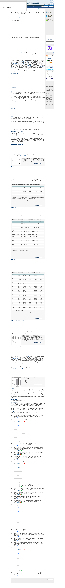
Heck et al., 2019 (30, 266)
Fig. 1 (32, 145)
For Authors (33, 6)
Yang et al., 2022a (25, 170)
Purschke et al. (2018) (17, 327)
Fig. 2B (32, 347)
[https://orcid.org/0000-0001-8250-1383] (27, 14)
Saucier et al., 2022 (26, 63)
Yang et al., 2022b (17, 375)
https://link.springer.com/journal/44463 (6, 7)
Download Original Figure (37, 163)
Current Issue (28, 6)
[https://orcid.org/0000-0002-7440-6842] (15, 14)
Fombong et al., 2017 (15, 63)
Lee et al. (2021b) (32, 53)
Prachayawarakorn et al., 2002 (31, 333)
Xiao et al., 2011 (26, 68)
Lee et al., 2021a (24, 53)
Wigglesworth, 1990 (23, 155)
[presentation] (26, 129)
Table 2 (39, 208)
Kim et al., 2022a (20, 210)
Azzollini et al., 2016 (19, 172)
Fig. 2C (29, 356)
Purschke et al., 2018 (21, 63)
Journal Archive (50, 39)
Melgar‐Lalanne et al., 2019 (23, 61)
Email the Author (49, 12)
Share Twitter (49, 16)
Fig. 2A (18, 324)
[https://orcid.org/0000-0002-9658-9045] (33, 14)
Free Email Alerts (50, 42)
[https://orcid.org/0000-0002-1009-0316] (43, 14)
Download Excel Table (38, 205)
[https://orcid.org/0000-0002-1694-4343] (38, 14)
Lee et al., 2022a (34, 46)
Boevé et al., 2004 (39, 150)
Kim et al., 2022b (23, 52)
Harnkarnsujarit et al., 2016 (14, 358)
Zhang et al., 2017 (34, 175)
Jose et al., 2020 (36, 346)
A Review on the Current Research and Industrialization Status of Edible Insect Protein (49, 104)
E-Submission (50, 36)
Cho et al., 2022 (28, 45)
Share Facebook (49, 15)
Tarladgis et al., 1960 (35, 132)
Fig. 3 (21, 371)
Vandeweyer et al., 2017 (30, 61)
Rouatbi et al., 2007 (33, 363)
